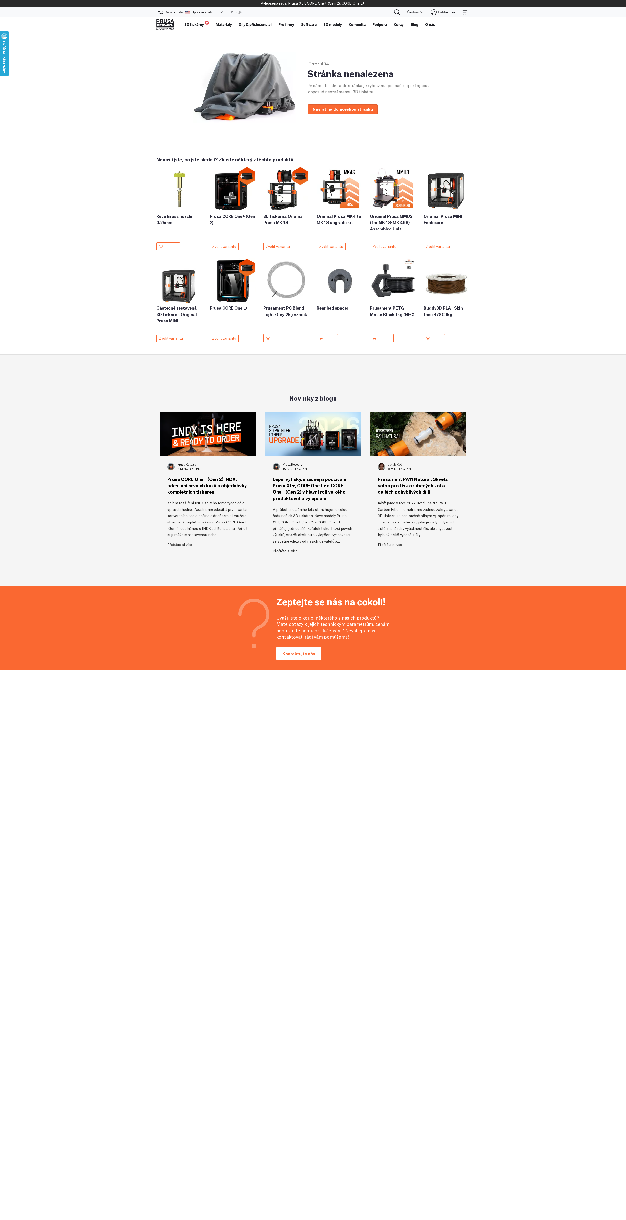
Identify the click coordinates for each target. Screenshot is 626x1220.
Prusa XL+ (296, 2)
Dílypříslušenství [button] (255, 24)
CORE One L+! (353, 2)
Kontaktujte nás (298, 653)
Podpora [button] (379, 24)
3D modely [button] (333, 24)
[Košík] (465, 12)
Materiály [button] (224, 24)
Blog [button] (414, 24)
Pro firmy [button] (286, 24)
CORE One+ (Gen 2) (323, 2)
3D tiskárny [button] (196, 24)
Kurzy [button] (399, 24)
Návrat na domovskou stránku (343, 109)
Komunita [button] (357, 24)
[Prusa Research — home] (165, 24)
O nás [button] (430, 24)
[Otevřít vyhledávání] (397, 12)
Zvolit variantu (224, 246)
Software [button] (309, 24)
